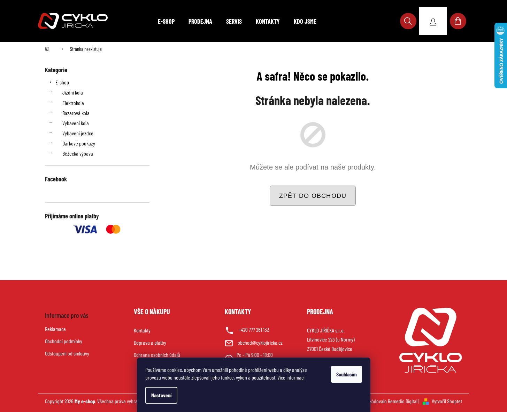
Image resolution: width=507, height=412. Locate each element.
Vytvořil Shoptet (447, 401)
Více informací (291, 377)
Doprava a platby (150, 342)
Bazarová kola (76, 113)
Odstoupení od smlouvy (67, 353)
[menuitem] (166, 21)
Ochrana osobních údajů (157, 354)
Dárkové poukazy (78, 143)
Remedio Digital (402, 401)
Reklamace (55, 328)
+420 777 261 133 (254, 329)
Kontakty (142, 330)
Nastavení (161, 395)
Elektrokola (73, 102)
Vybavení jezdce (77, 133)
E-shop (62, 82)
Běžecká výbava (77, 153)
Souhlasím (346, 374)
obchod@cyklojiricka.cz (260, 342)
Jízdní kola (72, 92)
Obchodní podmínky (63, 341)
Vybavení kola (75, 123)
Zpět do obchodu (313, 195)
